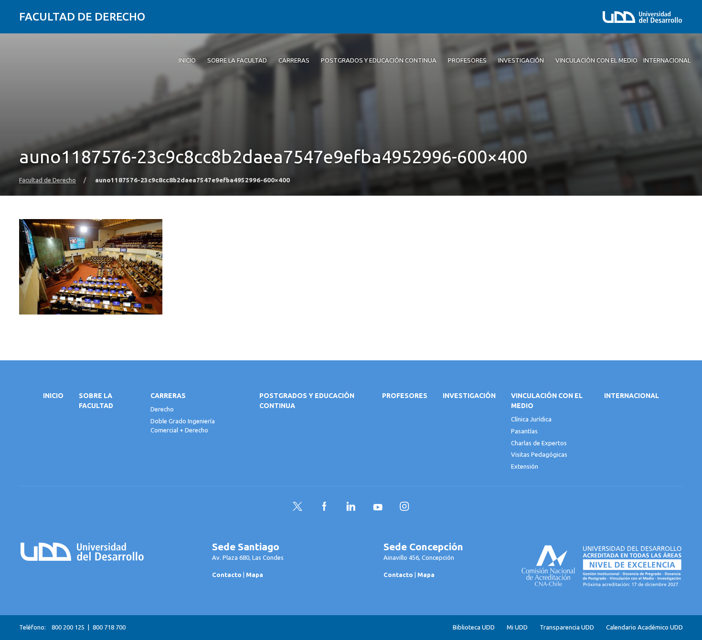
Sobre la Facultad (96, 400)
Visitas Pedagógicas (539, 454)
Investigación (469, 395)
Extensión (524, 466)
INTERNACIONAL (631, 395)
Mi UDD (517, 627)
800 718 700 (109, 627)
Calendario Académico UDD (644, 627)
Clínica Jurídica (531, 419)
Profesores (404, 395)
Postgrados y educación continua (306, 400)
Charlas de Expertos (539, 443)
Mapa (254, 574)
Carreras (168, 395)
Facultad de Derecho (82, 16)
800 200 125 (68, 627)
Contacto (227, 574)
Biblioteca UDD (474, 627)
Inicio (53, 395)
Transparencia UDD (567, 627)
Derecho (162, 409)
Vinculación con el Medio (547, 400)
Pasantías (524, 431)
